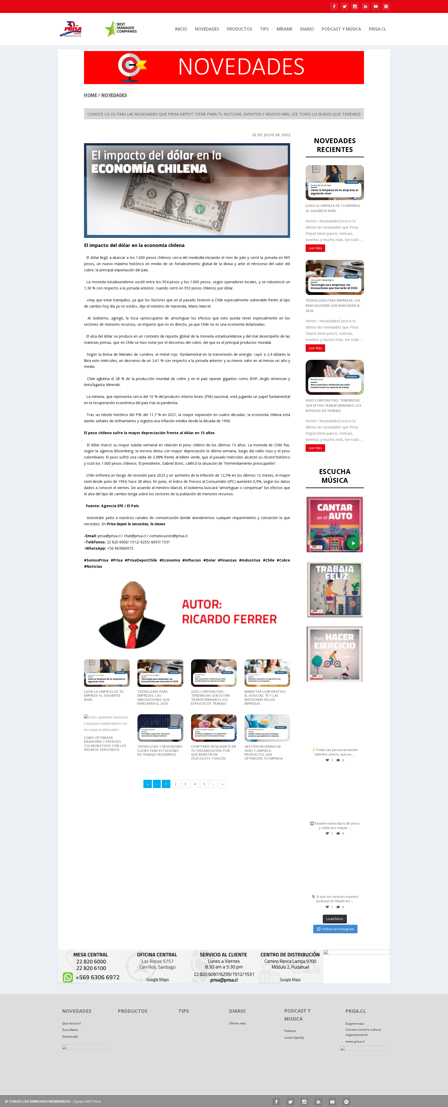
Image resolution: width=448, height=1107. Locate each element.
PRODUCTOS (239, 29)
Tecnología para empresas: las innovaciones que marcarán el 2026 (153, 697)
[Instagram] (356, 741)
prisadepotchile (334, 698)
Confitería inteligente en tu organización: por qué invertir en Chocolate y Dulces (213, 752)
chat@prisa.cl (135, 535)
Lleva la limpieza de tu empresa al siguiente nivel (104, 695)
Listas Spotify (294, 1037)
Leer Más (315, 248)
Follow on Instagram (338, 929)
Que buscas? (71, 1023)
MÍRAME (284, 29)
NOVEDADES (207, 29)
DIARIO (307, 29)
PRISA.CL (377, 29)
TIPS (264, 29)
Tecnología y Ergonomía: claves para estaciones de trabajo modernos (160, 750)
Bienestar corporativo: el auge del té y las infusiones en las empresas (265, 697)
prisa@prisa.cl (109, 535)
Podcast (290, 1031)
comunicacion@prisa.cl (168, 535)
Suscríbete (70, 1030)
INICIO (181, 29)
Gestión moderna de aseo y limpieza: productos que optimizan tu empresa (263, 752)
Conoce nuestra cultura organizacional (363, 1032)
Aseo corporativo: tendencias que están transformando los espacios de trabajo (210, 697)
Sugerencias (355, 1023)
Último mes (237, 1023)
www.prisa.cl (355, 1041)
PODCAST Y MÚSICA (341, 29)
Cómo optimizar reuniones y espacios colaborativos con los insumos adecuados (105, 743)
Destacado (70, 1036)
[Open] (334, 719)
